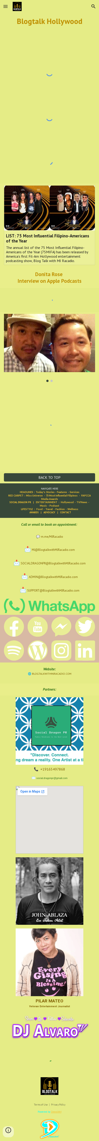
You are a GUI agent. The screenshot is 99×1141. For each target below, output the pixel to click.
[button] (5, 6)
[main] (49, 21)
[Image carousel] (49, 348)
